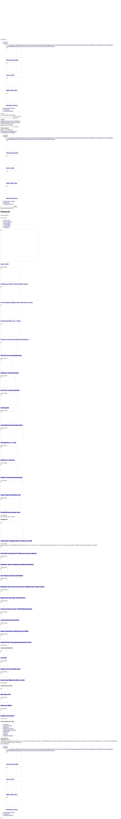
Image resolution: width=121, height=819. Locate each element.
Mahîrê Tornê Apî (103, 45)
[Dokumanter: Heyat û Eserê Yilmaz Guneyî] (10, 281)
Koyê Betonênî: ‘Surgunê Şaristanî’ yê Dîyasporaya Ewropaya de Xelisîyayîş (18, 553)
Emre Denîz (55, 45)
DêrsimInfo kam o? (8, 111)
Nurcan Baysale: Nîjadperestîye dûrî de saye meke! (17, 302)
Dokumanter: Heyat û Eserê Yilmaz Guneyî (14, 284)
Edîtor (50, 45)
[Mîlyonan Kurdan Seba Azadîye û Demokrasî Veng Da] (4, 594)
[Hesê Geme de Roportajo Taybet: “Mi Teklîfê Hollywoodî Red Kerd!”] (4, 606)
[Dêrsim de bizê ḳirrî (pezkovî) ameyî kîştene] (10, 336)
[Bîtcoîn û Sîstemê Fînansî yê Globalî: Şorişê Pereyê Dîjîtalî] (4, 628)
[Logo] (4, 132)
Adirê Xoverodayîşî (12, 60)
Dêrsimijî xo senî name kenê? (7, 716)
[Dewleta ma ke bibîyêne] (4, 702)
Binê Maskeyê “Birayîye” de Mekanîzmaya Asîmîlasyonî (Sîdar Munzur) (17, 564)
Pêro (7, 45)
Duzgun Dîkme (44, 45)
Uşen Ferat (32, 46)
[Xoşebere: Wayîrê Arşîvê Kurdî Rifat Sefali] (12, 492)
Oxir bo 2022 (10, 75)
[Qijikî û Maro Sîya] (13, 87)
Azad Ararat (29, 45)
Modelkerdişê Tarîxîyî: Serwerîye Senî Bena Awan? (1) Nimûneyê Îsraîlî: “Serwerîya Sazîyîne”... (23, 587)
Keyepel (5, 42)
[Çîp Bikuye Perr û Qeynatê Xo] (9, 457)
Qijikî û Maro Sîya (11, 90)
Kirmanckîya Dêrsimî (9, 108)
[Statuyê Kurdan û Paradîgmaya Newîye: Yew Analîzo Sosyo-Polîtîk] (12, 537)
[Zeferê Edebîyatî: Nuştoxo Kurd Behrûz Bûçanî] (10, 422)
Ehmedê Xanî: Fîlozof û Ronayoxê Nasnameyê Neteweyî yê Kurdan (16, 642)
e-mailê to (16, 126)
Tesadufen (6, 227)
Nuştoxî (5, 43)
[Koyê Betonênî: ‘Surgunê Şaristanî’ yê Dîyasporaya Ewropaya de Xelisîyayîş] (4, 550)
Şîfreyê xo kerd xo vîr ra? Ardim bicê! (10, 121)
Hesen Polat (67, 45)
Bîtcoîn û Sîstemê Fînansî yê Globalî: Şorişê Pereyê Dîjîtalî (14, 631)
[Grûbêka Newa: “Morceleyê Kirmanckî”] (6, 369)
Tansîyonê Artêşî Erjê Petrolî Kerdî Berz (10, 620)
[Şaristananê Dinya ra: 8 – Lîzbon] (12, 439)
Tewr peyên (6, 220)
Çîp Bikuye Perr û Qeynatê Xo (8, 460)
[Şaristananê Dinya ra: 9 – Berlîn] (10, 318)
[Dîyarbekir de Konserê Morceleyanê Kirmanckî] (9, 474)
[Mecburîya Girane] (13, 102)
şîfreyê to (16, 118)
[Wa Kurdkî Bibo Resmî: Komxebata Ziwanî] (10, 509)
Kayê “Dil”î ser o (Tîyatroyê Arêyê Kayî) (10, 390)
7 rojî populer (7, 224)
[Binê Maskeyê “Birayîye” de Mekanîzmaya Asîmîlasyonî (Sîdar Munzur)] (4, 561)
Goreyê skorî (6, 226)
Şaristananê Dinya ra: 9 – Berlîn (11, 321)
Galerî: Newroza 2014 (6, 694)
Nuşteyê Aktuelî (7, 221)
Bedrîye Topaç (37, 45)
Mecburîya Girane (12, 105)
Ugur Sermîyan (25, 46)
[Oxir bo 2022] (13, 72)
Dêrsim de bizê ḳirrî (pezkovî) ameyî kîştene (15, 339)
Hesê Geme (61, 45)
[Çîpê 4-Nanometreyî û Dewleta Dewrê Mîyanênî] (4, 572)
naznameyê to (17, 116)
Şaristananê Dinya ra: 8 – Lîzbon (8, 442)
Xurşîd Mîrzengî (50, 46)
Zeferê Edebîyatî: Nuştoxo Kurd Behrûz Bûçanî (11, 425)
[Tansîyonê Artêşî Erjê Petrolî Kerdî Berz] (4, 617)
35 (3, 516)
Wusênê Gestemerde (40, 46)
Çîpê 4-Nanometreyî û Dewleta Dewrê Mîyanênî (12, 575)
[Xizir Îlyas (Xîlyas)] (9, 404)
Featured (7, 208)
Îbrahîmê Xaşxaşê (86, 45)
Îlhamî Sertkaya (95, 45)
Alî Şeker (24, 45)
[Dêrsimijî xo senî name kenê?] (4, 712)
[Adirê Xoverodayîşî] (13, 57)
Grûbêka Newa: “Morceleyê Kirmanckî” (10, 373)
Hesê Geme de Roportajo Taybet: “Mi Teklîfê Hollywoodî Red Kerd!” (16, 609)
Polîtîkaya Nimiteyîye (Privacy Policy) (10, 122)
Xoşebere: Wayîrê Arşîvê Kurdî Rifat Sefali (11, 495)
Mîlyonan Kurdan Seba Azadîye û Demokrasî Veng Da (13, 598)
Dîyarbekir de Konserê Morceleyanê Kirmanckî (11, 477)
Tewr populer (7, 223)
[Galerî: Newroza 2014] (4, 691)
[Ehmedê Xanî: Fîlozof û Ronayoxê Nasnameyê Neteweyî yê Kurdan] (4, 639)
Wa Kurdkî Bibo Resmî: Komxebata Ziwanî (10, 512)
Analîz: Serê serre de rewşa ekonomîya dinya (11, 355)
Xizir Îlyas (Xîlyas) (5, 408)
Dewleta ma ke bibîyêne (6, 705)
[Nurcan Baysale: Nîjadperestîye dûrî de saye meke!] (10, 299)
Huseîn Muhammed (76, 45)
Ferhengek (6, 109)
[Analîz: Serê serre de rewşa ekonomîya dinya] (9, 352)
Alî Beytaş (19, 45)
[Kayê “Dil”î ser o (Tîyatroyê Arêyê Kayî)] (8, 387)
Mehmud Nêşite (16, 46)
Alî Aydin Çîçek (13, 45)
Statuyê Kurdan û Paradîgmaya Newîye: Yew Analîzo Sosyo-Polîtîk (16, 541)
